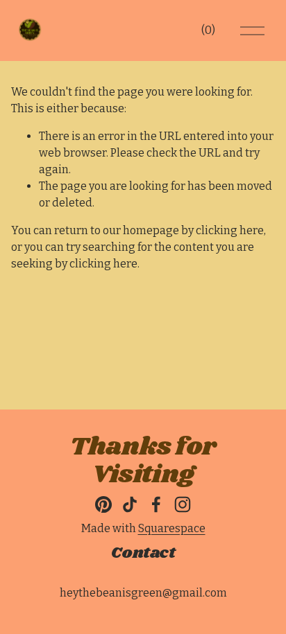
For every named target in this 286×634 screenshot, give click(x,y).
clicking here (230, 230)
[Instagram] (182, 504)
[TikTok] (129, 504)
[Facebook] (156, 504)
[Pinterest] (103, 504)
